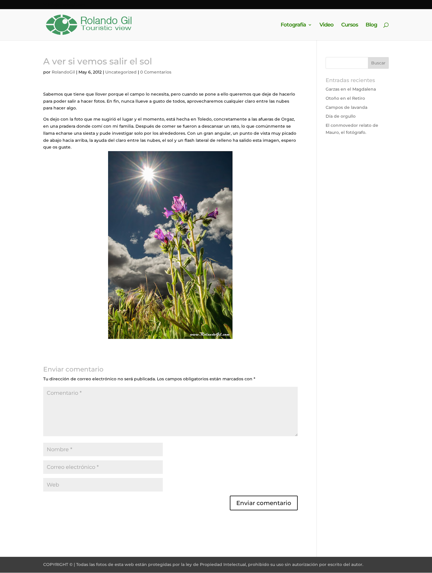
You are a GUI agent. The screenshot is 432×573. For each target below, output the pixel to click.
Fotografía (293, 25)
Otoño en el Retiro (345, 98)
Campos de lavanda (346, 107)
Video (326, 25)
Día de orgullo (341, 116)
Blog (371, 25)
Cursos (349, 25)
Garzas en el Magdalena (351, 89)
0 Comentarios (155, 72)
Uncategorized (121, 72)
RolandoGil (63, 72)
